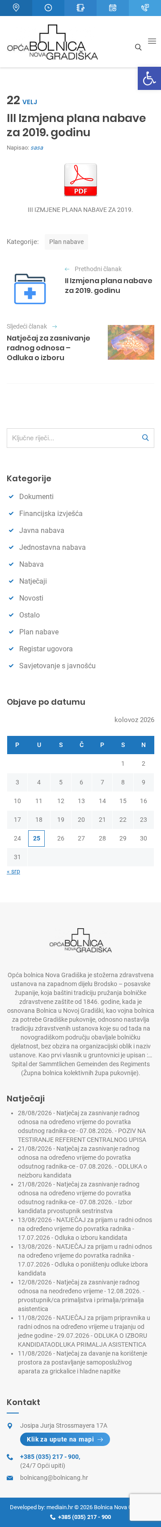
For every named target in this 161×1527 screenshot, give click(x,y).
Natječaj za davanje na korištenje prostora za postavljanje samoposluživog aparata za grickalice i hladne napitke (82, 1362)
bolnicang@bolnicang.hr (54, 1477)
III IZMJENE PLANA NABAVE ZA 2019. (80, 209)
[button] (149, 78)
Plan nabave (66, 241)
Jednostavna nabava (52, 547)
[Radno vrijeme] (48, 8)
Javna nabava (41, 530)
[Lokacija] (16, 8)
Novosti (31, 598)
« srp (13, 871)
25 (36, 838)
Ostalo (29, 615)
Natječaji (33, 581)
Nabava (31, 564)
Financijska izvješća (51, 513)
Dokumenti (36, 496)
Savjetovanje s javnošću (57, 666)
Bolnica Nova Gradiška (122, 1507)
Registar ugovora (46, 649)
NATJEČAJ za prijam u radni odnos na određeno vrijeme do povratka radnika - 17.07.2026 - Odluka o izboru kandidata (85, 1228)
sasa (36, 147)
